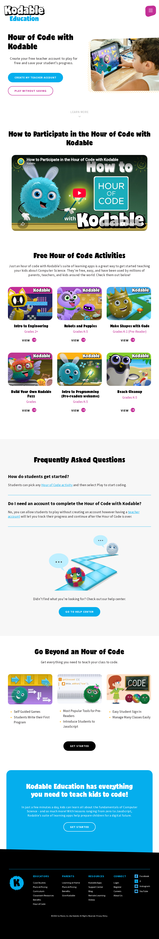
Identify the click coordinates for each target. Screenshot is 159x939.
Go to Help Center (79, 611)
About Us (118, 895)
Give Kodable (68, 895)
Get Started (79, 746)
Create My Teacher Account (35, 77)
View (26, 340)
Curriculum (38, 891)
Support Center (95, 886)
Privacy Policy (101, 916)
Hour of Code (39, 903)
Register (117, 886)
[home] (24, 10)
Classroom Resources (43, 895)
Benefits (37, 899)
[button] (150, 10)
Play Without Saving (31, 91)
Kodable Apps (95, 882)
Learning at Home (71, 882)
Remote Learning (96, 895)
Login (116, 882)
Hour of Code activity (57, 485)
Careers (117, 891)
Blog (90, 891)
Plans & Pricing (40, 886)
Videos (91, 899)
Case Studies (39, 882)
